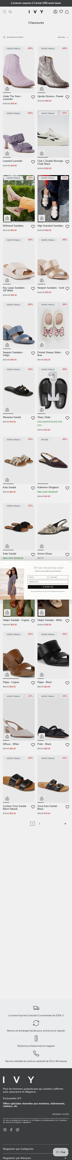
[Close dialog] (70, 562)
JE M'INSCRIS (48, 587)
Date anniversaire (53, 574)
